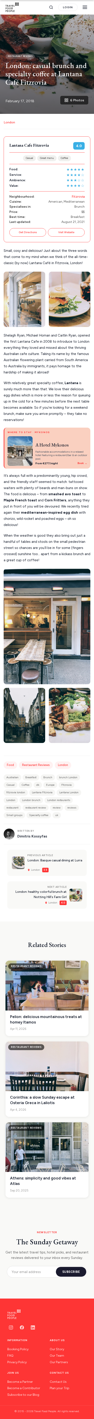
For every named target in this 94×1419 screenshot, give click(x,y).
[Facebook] (22, 1327)
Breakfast (31, 777)
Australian (12, 777)
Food (10, 765)
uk (56, 815)
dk (37, 784)
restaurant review (35, 807)
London (9, 122)
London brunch (31, 800)
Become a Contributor (23, 1388)
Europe (50, 784)
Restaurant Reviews (36, 765)
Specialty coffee (38, 815)
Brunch (47, 777)
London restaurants (58, 800)
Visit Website (66, 232)
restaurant (12, 807)
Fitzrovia (78, 197)
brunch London (68, 777)
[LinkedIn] (33, 1327)
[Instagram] (11, 1327)
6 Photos (77, 100)
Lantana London (68, 792)
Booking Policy (18, 1349)
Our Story (57, 1349)
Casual (29, 158)
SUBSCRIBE (71, 1272)
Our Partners (59, 1362)
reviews (71, 807)
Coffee (64, 158)
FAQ (10, 1356)
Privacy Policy (17, 1362)
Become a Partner (20, 1382)
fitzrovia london (15, 792)
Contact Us (58, 1382)
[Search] (51, 7)
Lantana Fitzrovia (42, 792)
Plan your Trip (59, 1388)
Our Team (57, 1356)
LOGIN (68, 7)
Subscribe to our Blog (23, 1395)
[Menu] (85, 7)
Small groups (14, 815)
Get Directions (28, 232)
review (56, 807)
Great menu (47, 158)
